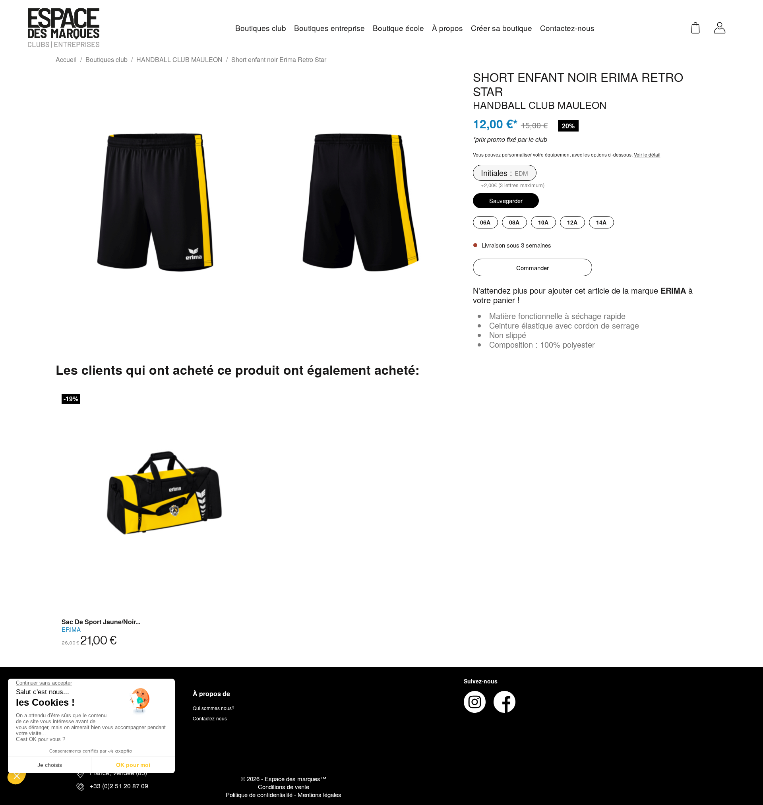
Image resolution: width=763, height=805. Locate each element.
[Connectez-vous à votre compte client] (720, 26)
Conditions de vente (283, 786)
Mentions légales (319, 794)
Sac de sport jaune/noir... (101, 621)
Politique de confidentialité (260, 794)
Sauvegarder (506, 200)
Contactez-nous (210, 718)
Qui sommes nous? (213, 707)
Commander (532, 267)
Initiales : (496, 173)
